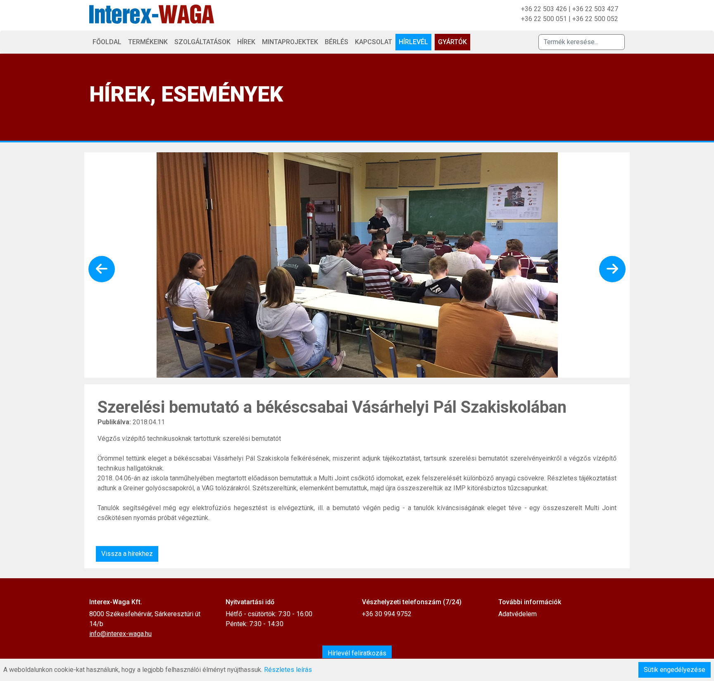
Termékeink (148, 42)
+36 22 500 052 (595, 19)
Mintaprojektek (290, 42)
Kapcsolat (373, 42)
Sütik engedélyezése (674, 670)
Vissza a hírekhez (127, 554)
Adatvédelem (517, 614)
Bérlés (336, 42)
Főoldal (107, 42)
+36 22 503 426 (544, 9)
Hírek (246, 42)
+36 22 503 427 (595, 9)
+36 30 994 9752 (387, 614)
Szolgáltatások (202, 42)
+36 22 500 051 (544, 19)
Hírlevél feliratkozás (357, 653)
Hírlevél (413, 42)
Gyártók (452, 42)
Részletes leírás (288, 670)
